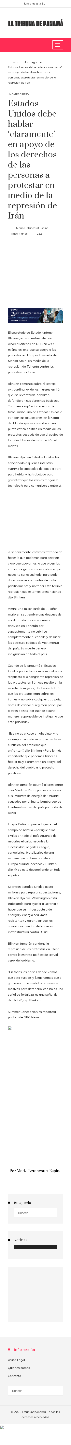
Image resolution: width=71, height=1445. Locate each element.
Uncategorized (18, 94)
